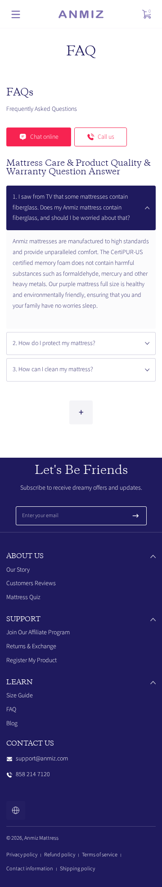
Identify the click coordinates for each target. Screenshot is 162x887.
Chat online (44, 136)
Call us (106, 136)
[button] (146, 14)
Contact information (29, 868)
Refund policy (59, 855)
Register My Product (31, 660)
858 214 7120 (33, 774)
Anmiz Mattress (41, 838)
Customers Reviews (31, 583)
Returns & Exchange (31, 646)
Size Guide (19, 695)
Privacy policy (21, 855)
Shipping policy (77, 868)
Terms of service (99, 855)
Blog (12, 723)
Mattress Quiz (23, 597)
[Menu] (15, 14)
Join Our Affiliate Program (38, 632)
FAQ (11, 709)
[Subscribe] (136, 515)
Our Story (18, 569)
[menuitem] (81, 570)
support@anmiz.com (42, 758)
